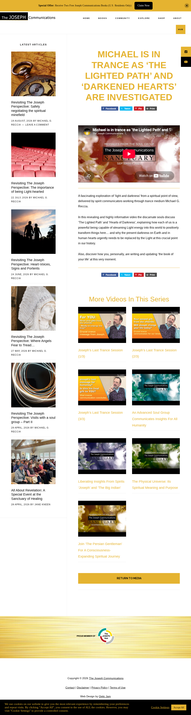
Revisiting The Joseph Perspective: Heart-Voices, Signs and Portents (31, 264)
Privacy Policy (99, 687)
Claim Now (143, 5)
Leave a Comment (37, 124)
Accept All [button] (178, 707)
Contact (70, 687)
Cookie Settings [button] (160, 707)
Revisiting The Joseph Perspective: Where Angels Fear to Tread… (31, 341)
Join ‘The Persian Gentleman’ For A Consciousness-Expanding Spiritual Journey (100, 550)
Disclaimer (83, 687)
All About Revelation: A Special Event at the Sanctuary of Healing (28, 494)
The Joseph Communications (28, 19)
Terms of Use (118, 687)
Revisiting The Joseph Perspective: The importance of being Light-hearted (32, 187)
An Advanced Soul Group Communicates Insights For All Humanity (154, 419)
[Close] (186, 5)
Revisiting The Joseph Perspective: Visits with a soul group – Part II (33, 418)
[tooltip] (186, 52)
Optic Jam (105, 696)
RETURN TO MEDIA (129, 578)
